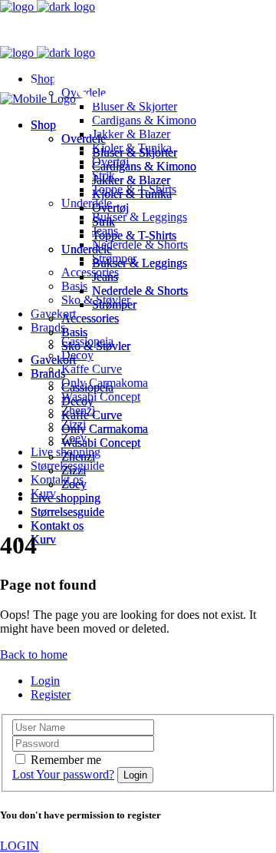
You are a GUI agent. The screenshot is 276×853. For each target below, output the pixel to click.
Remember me (66, 759)
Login (45, 680)
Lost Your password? (63, 774)
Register (51, 694)
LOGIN (19, 845)
